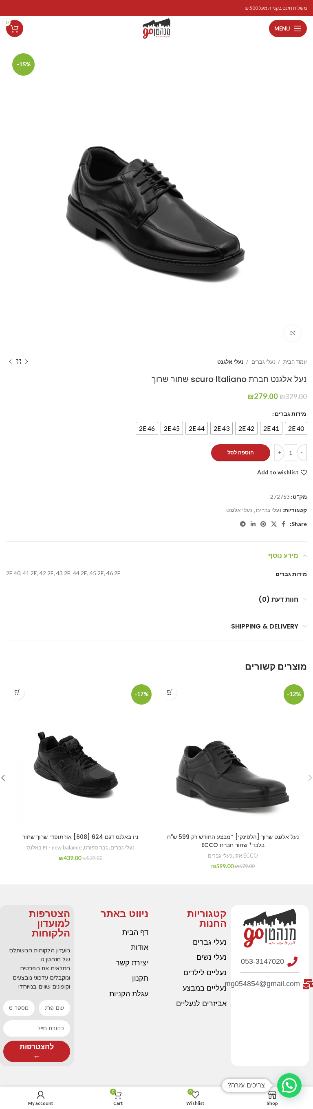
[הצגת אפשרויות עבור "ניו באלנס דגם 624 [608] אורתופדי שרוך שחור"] (17, 692)
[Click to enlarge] (292, 333)
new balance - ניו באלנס (54, 847)
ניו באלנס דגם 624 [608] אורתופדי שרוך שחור (80, 837)
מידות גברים (290, 413)
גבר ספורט (96, 847)
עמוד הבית (294, 361)
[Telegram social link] (243, 524)
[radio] (296, 428)
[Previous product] (26, 362)
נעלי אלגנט (230, 361)
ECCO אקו (246, 855)
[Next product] (10, 362)
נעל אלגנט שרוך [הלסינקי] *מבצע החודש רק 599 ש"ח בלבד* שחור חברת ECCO (233, 841)
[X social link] (274, 524)
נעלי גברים (263, 361)
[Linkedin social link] (253, 524)
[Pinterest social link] (263, 524)
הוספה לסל (240, 452)
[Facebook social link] (283, 524)
